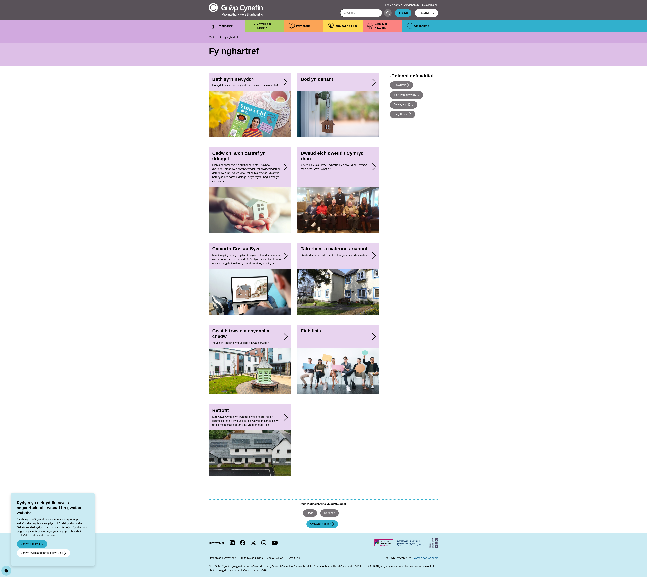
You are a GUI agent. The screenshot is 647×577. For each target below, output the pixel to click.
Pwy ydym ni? (402, 104)
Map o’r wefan (274, 558)
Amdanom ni (411, 5)
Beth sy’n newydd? (405, 94)
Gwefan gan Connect (425, 558)
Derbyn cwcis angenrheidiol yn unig (41, 552)
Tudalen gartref (392, 5)
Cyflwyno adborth (320, 523)
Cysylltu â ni (429, 5)
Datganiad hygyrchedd (222, 558)
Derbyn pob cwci (30, 543)
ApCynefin (425, 12)
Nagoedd (329, 513)
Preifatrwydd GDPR (251, 558)
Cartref (213, 37)
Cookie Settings (6, 571)
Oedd (310, 513)
